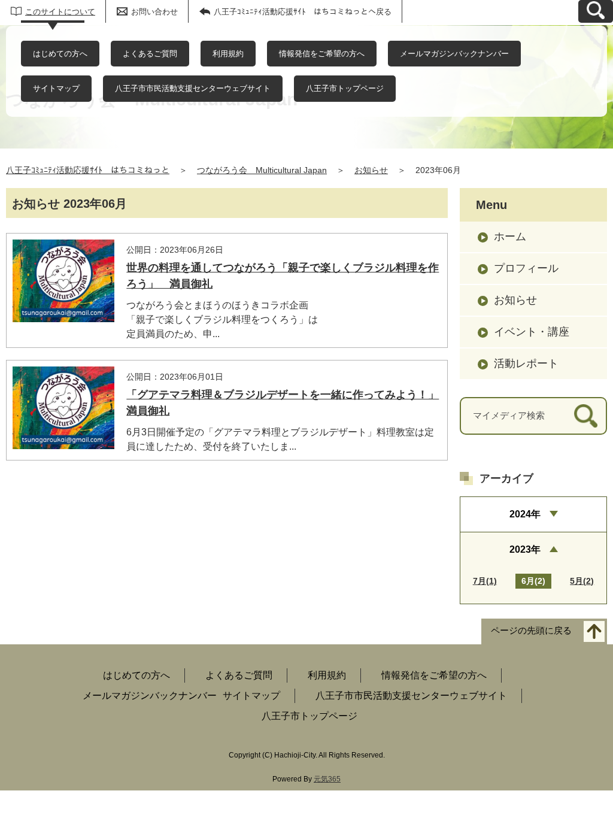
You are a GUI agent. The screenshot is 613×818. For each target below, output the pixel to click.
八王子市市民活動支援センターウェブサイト (193, 88)
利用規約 (228, 53)
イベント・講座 (531, 332)
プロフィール (526, 268)
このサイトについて (60, 11)
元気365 (327, 779)
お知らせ (371, 170)
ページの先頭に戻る (531, 630)
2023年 (525, 549)
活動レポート (526, 363)
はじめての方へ (60, 53)
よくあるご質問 (150, 53)
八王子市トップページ (345, 88)
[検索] (585, 416)
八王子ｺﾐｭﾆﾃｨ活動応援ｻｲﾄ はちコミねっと (87, 170)
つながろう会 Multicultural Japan (262, 170)
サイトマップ (56, 88)
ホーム (510, 237)
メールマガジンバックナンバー (454, 53)
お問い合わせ (154, 11)
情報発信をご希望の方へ (322, 53)
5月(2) (582, 581)
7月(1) (485, 581)
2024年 (525, 514)
